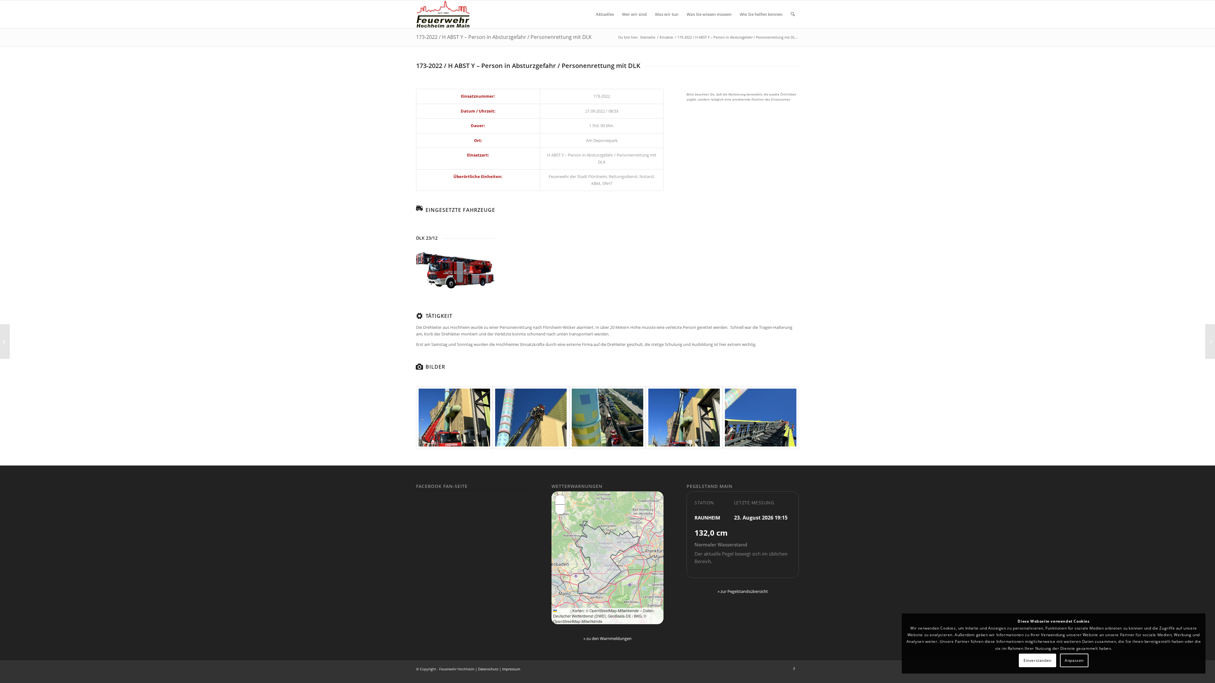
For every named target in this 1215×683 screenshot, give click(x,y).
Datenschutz (488, 669)
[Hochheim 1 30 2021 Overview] (455, 270)
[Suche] (793, 14)
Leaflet (563, 610)
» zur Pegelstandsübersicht (743, 591)
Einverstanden (1037, 660)
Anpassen (1074, 660)
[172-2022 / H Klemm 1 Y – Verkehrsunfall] (5, 341)
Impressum (511, 669)
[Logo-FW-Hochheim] (443, 14)
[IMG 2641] (454, 417)
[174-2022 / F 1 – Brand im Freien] (1210, 341)
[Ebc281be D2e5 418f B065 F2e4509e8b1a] (607, 417)
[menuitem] (605, 14)
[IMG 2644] (684, 417)
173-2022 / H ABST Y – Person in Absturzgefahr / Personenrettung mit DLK (504, 37)
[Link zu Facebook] (794, 669)
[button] (560, 500)
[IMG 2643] (760, 417)
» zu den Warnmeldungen (607, 638)
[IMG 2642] (531, 417)
